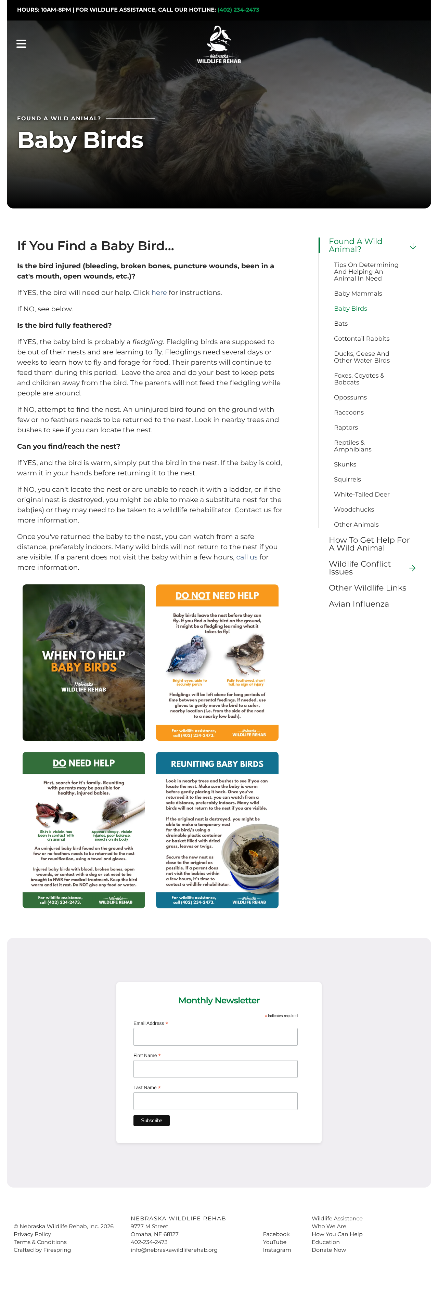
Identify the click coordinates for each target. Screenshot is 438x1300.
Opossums (350, 397)
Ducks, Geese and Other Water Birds (362, 357)
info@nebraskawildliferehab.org (174, 1250)
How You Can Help (337, 1234)
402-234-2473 (149, 1242)
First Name (147, 1056)
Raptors (346, 427)
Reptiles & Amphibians (353, 446)
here (159, 293)
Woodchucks (354, 509)
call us (247, 557)
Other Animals (356, 524)
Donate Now (329, 1250)
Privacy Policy (32, 1234)
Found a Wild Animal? (356, 245)
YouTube (274, 1242)
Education (326, 1242)
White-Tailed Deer (362, 494)
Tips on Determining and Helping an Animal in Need (366, 271)
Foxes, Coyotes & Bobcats (359, 379)
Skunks (345, 464)
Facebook (276, 1234)
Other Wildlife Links (367, 588)
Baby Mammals (358, 293)
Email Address (150, 1023)
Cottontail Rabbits (362, 338)
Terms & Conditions (40, 1242)
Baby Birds (350, 308)
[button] (21, 44)
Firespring (57, 1250)
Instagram (277, 1250)
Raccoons (349, 412)
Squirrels (347, 479)
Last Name (147, 1088)
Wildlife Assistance (337, 1219)
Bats (341, 323)
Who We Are (329, 1226)
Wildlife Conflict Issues (360, 568)
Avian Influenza (359, 604)
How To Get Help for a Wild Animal (369, 544)
